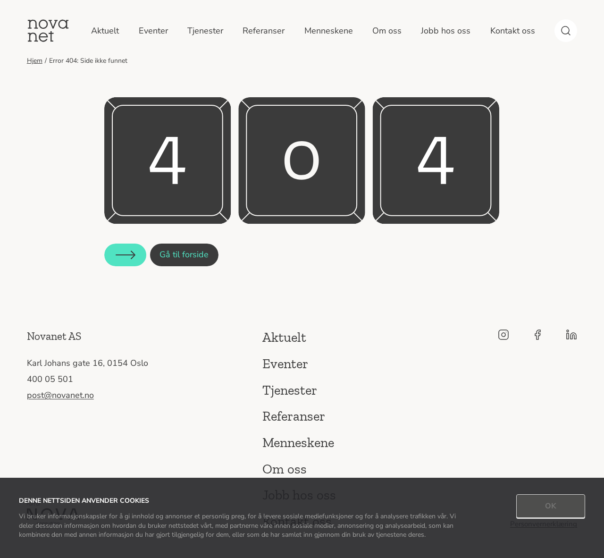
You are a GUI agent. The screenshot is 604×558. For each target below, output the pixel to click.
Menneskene (328, 30)
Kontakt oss (512, 30)
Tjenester (205, 30)
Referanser (264, 30)
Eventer (153, 30)
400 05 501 (50, 379)
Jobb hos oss (445, 30)
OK (550, 506)
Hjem (34, 60)
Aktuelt (105, 30)
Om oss (387, 30)
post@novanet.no (60, 395)
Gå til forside (184, 254)
